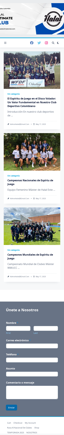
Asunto (10, 368)
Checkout (18, 422)
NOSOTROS (31, 432)
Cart (9, 422)
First (8, 333)
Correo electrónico (18, 340)
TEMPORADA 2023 (15, 432)
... (12, 115)
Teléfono (12, 354)
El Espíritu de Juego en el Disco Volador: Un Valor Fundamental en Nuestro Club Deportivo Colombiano (31, 102)
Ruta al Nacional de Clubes (19, 427)
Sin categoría (13, 94)
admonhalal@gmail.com (19, 124)
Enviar (11, 407)
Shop (36, 427)
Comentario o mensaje (20, 382)
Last (36, 333)
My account (30, 422)
